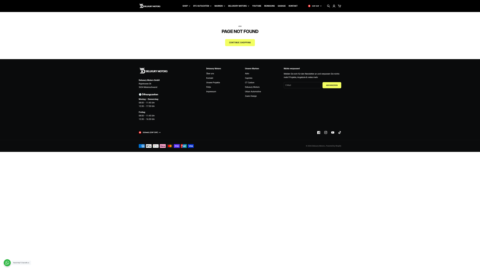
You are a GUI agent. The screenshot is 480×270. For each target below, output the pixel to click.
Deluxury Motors (252, 87)
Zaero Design (251, 96)
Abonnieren (332, 85)
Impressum (211, 91)
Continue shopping (240, 42)
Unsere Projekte (213, 82)
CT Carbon (249, 82)
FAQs (208, 87)
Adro (247, 73)
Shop (185, 6)
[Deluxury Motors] (150, 6)
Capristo (248, 78)
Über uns (210, 73)
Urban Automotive (253, 91)
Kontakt (209, 78)
